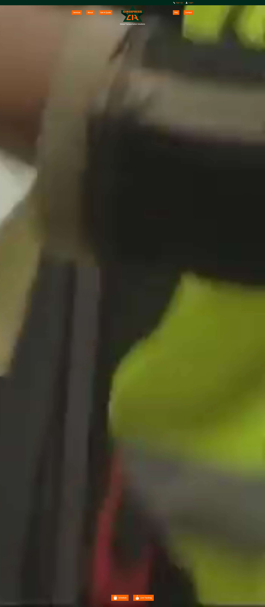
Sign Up (179, 2)
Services (76, 12)
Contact (188, 12)
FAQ (176, 12)
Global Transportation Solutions (132, 24)
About (90, 12)
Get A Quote (105, 12)
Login (191, 2)
